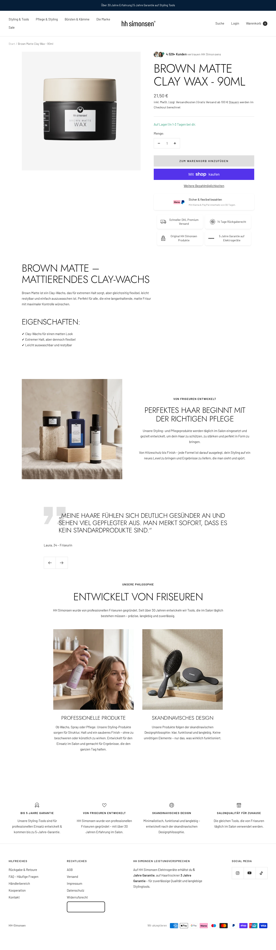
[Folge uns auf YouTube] (250, 873)
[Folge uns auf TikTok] (261, 873)
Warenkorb (256, 23)
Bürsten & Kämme (77, 19)
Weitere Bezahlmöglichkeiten (204, 186)
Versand (72, 876)
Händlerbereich (19, 883)
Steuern (234, 102)
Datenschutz (75, 890)
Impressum (74, 883)
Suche (219, 23)
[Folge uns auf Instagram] (238, 873)
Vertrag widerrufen (85, 907)
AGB (70, 870)
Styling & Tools (19, 19)
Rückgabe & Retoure (23, 870)
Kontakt (14, 897)
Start (12, 43)
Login (235, 23)
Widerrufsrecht (77, 897)
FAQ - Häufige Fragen (23, 876)
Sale (12, 27)
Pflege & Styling (47, 19)
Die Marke (103, 19)
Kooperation (17, 890)
